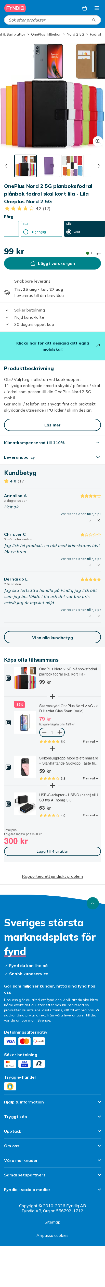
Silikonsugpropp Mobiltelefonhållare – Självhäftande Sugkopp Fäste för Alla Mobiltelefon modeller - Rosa (68, 760)
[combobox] (52, 20)
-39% (19, 704)
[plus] (52, 696)
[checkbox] (8, 678)
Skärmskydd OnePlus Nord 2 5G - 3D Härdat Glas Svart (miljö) (68, 708)
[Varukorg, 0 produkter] (84, 8)
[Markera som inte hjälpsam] (98, 520)
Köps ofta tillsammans (31, 659)
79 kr (45, 718)
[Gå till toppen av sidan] (93, 903)
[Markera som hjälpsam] (90, 520)
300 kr (16, 841)
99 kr (45, 682)
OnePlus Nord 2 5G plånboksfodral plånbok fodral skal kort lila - (68, 671)
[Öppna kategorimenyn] (97, 8)
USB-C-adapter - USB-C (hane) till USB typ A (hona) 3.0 (69, 797)
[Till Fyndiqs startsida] (15, 8)
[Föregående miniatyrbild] (6, 166)
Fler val (89, 741)
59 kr (45, 771)
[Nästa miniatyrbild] (99, 166)
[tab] (25, 166)
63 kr (45, 808)
